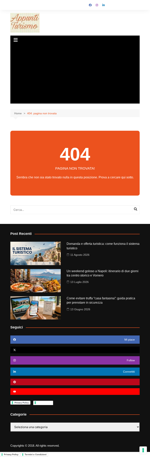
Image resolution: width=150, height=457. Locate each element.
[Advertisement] (75, 74)
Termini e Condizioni (35, 454)
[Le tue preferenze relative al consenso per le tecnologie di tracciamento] (143, 450)
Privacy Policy (11, 454)
